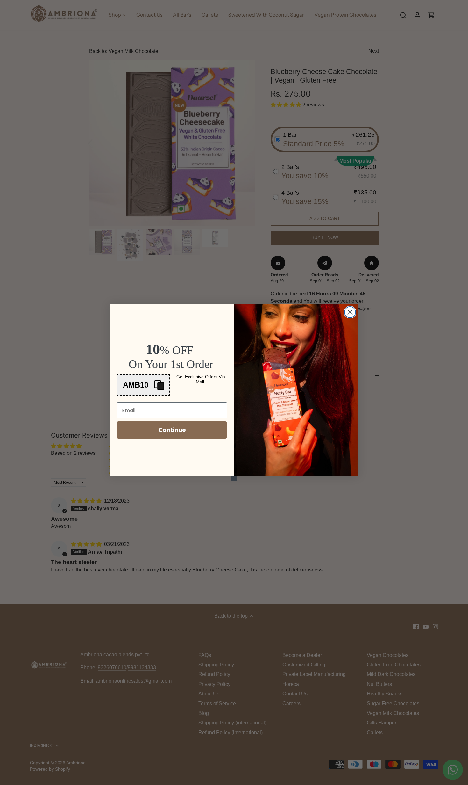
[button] (143, 385)
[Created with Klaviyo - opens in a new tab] (234, 478)
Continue (172, 430)
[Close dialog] (350, 312)
